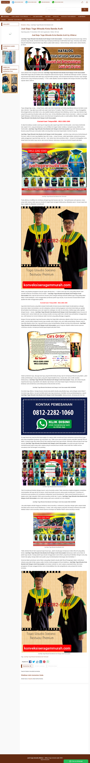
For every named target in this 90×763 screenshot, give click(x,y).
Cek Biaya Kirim (37, 16)
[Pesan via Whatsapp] (82, 2)
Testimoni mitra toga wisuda (34, 19)
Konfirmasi (81, 16)
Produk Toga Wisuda (15, 19)
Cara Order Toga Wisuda (20, 16)
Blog (58, 19)
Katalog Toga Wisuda (68, 16)
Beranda (6, 16)
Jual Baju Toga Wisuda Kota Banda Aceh (42, 28)
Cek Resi (47, 16)
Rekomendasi (52, 666)
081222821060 (19, 2)
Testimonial (50, 19)
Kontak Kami (5, 2)
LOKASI (3, 19)
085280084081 (45, 2)
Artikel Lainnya (39, 666)
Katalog (56, 16)
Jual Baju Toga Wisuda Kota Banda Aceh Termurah (36, 656)
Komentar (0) (27, 666)
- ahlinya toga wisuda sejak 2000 (45, 758)
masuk (30, 678)
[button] (84, 9)
